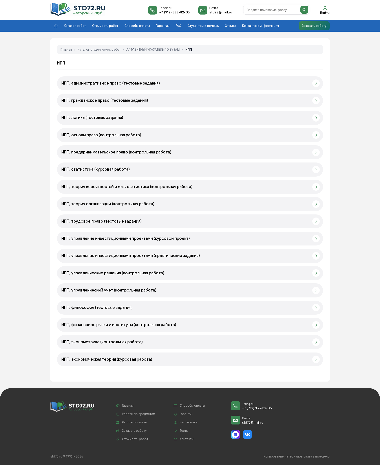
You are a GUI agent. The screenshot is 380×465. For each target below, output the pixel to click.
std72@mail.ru (220, 12)
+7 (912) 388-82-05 (174, 12)
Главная (66, 50)
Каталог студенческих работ (99, 50)
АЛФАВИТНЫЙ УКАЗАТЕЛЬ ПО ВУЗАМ (153, 50)
